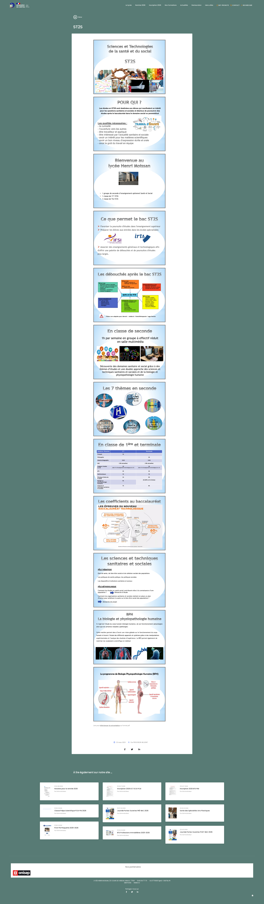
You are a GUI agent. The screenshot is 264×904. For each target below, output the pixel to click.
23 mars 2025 (121, 742)
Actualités (184, 5)
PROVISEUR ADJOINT (140, 742)
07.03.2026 (122, 808)
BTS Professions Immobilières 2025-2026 (133, 833)
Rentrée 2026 (140, 5)
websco (137, 883)
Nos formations (171, 5)
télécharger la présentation (110, 725)
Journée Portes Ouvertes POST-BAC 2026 (196, 832)
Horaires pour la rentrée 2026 (66, 789)
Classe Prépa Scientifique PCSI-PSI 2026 (70, 811)
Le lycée (129, 5)
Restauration (196, 5)
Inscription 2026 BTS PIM (189, 789)
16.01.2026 (59, 808)
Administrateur (61, 791)
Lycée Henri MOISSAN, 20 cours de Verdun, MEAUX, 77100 (114, 881)
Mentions (127, 883)
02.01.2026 (121, 830)
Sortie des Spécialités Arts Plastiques (195, 811)
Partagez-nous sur (132, 889)
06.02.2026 (184, 808)
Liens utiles (209, 5)
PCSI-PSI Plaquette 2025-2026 (66, 828)
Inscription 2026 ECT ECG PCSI (129, 789)
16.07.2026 (121, 786)
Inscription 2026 (155, 5)
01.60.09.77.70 (142, 881)
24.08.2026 (59, 786)
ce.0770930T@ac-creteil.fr (159, 881)
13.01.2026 (184, 829)
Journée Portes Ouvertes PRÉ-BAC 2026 (132, 811)
